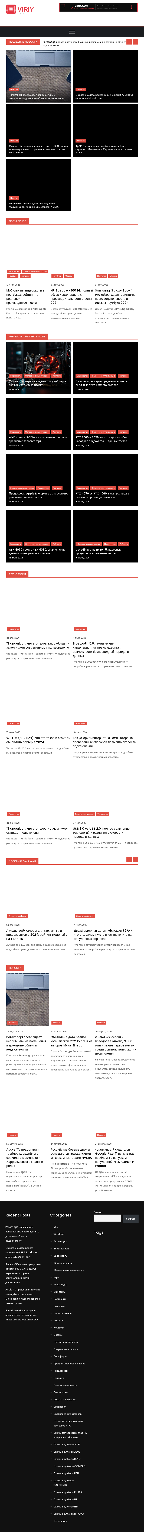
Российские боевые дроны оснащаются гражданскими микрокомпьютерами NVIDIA (33, 205)
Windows (59, 1234)
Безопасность (61, 1248)
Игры (56, 1277)
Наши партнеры (63, 1313)
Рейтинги (25, 275)
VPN (56, 1227)
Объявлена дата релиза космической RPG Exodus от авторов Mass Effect (104, 96)
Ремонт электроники (84, 814)
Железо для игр (63, 1263)
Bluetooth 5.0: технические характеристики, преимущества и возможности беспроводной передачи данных (101, 649)
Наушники (59, 1306)
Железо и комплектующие (35, 271)
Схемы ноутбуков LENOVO (69, 1514)
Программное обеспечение (69, 1363)
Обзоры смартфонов (66, 1342)
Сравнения (60, 1406)
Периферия (60, 1356)
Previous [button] (129, 42)
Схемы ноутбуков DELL (66, 1473)
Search (98, 1212)
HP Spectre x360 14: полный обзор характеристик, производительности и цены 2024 (72, 296)
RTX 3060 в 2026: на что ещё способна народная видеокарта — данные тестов (101, 439)
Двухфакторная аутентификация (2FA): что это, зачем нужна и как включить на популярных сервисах (103, 934)
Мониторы (60, 1291)
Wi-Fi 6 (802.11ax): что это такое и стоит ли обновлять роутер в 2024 (38, 740)
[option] (89, 43)
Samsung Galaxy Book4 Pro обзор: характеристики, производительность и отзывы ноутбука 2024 (115, 296)
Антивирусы (60, 1241)
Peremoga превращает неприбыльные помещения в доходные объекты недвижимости (85, 43)
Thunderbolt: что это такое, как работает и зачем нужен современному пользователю (37, 645)
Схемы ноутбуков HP (65, 1499)
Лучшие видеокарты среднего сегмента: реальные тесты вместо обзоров (102, 383)
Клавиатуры (60, 1284)
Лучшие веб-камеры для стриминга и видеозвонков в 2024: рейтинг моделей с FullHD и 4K (36, 934)
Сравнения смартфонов (67, 1414)
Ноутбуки (13, 275)
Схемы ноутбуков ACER (67, 1444)
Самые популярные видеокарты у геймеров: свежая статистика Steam (38, 383)
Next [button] (135, 42)
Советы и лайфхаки (17, 916)
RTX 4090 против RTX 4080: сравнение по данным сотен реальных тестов (37, 551)
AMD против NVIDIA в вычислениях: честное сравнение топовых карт (38, 439)
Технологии (14, 629)
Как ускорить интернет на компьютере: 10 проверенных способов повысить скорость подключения (104, 742)
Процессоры (43, 488)
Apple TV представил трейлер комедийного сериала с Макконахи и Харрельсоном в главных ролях (104, 149)
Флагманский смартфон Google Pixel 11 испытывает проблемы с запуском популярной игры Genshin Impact (115, 1157)
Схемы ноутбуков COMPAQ (70, 1466)
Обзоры (68, 275)
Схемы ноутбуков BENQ (67, 1459)
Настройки (60, 1299)
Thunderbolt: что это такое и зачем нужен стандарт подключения (37, 830)
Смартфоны (61, 1392)
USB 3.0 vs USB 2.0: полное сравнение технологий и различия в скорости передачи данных (101, 832)
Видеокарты (14, 271)
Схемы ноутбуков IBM (66, 1506)
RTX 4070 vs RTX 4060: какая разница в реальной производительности (102, 495)
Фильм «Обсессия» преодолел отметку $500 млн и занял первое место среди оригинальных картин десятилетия (38, 149)
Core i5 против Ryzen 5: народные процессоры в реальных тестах (99, 551)
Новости (14, 89)
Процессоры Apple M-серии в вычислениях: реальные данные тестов (38, 495)
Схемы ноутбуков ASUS (67, 1451)
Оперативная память (66, 1349)
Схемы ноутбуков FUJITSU (68, 1492)
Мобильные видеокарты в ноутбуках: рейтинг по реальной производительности (25, 296)
